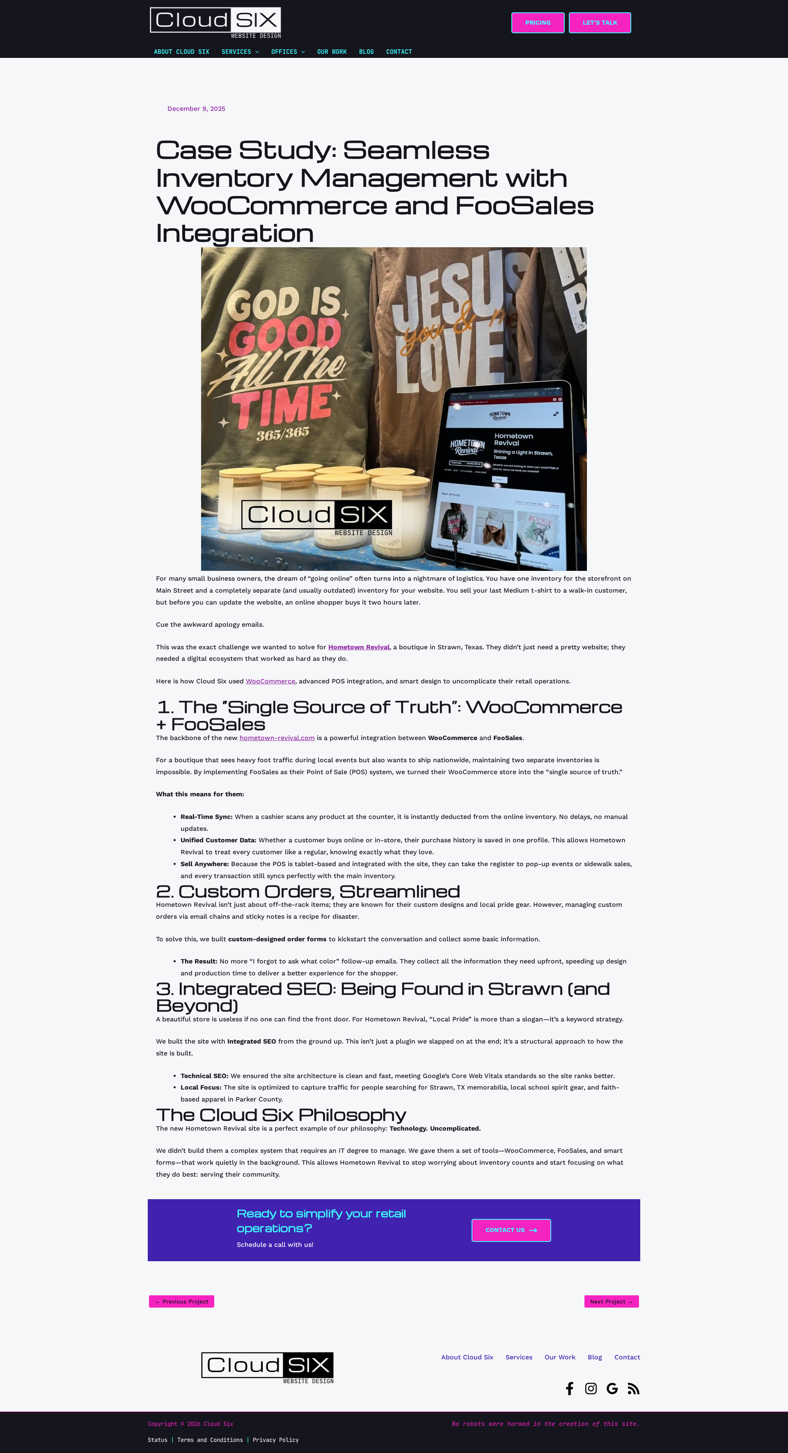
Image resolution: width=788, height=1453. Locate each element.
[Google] (612, 1388)
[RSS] (633, 1388)
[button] (538, 22)
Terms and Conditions (210, 1440)
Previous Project (181, 1301)
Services (519, 1357)
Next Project (611, 1301)
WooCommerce (270, 681)
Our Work (560, 1357)
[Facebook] (569, 1388)
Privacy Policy (276, 1440)
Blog (595, 1357)
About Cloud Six (467, 1357)
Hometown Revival (358, 647)
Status (157, 1440)
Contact (627, 1357)
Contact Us (505, 1230)
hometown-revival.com (277, 738)
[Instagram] (591, 1388)
